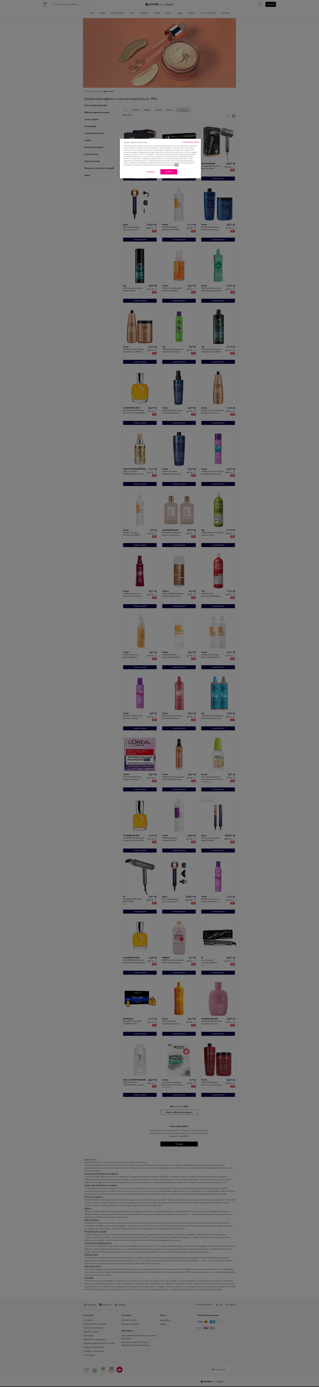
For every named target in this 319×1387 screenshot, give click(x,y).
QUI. (176, 165)
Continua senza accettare (191, 142)
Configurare (150, 171)
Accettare (168, 172)
